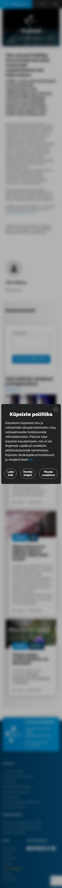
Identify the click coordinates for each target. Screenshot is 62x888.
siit (30, 459)
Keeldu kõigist (27, 473)
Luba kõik (10, 473)
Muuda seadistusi (48, 473)
